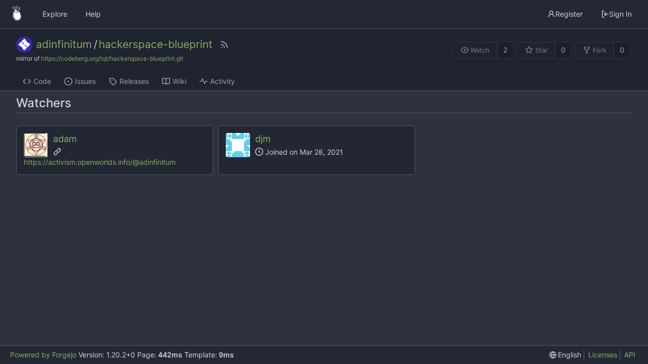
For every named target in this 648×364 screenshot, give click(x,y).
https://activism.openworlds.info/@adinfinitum (100, 162)
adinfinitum (64, 44)
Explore (55, 14)
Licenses (602, 354)
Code (42, 81)
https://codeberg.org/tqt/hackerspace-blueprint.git (112, 58)
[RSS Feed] (224, 44)
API (629, 354)
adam (65, 138)
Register (569, 14)
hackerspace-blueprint (156, 44)
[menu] (565, 354)
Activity (222, 81)
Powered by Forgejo (43, 354)
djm (263, 138)
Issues (85, 81)
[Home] (16, 14)
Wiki (179, 81)
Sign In (620, 14)
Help (93, 14)
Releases (134, 81)
